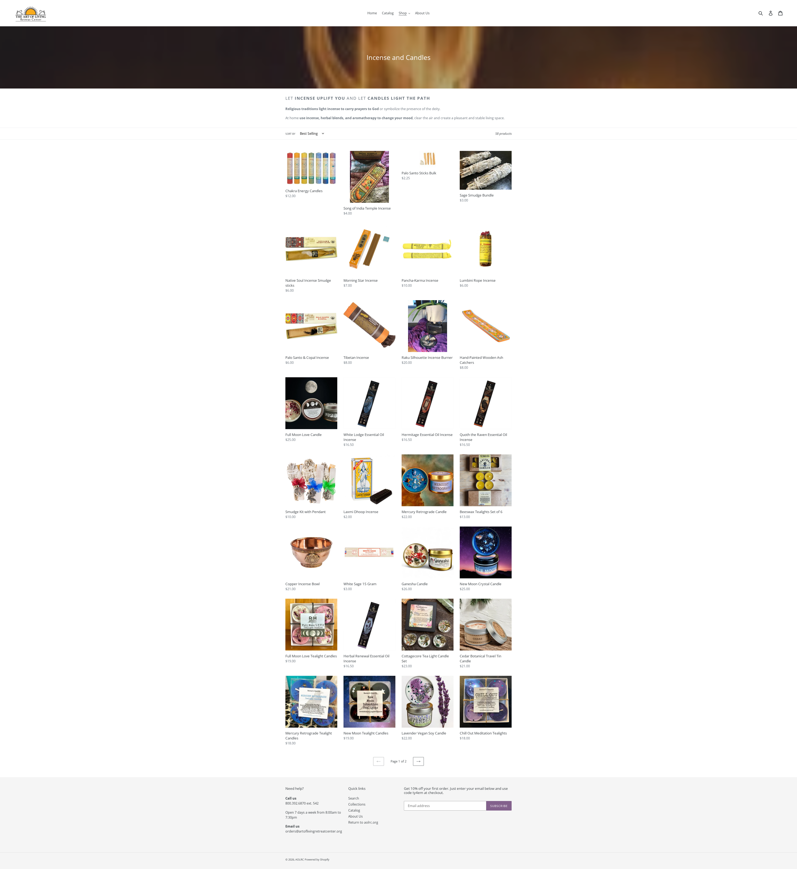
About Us (355, 816)
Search (353, 798)
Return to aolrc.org (363, 822)
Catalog (354, 810)
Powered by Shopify (317, 859)
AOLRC (299, 859)
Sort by (290, 134)
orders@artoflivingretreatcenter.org (313, 831)
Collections (356, 804)
